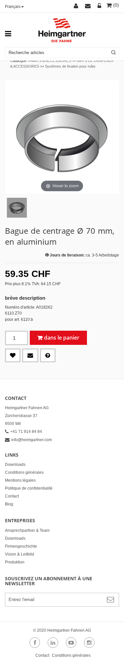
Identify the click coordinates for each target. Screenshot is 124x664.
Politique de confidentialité (29, 488)
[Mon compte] (77, 6)
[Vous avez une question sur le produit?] (48, 355)
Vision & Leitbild (19, 554)
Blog (9, 504)
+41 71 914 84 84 (26, 431)
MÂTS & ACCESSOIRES (51, 61)
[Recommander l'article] (30, 355)
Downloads (15, 464)
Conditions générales (24, 472)
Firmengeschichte (21, 546)
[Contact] (88, 6)
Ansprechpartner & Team (27, 530)
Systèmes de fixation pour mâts (70, 66)
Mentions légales (20, 480)
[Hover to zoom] (62, 137)
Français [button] (13, 6)
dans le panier (61, 337)
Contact (12, 496)
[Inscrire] (99, 6)
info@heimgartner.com (31, 440)
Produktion (14, 562)
